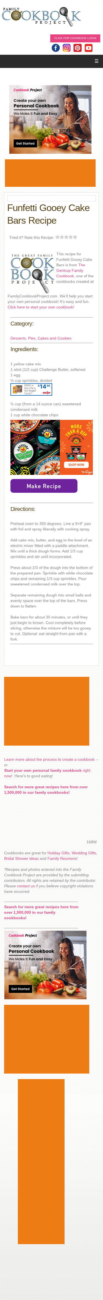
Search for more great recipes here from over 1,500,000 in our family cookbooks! (41, 912)
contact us (26, 886)
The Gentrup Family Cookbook (70, 270)
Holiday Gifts (58, 853)
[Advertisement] (50, 173)
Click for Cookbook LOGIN (75, 38)
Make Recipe (44, 485)
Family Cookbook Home (41, 17)
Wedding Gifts (84, 853)
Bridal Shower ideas (21, 858)
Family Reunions (62, 858)
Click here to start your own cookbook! (41, 307)
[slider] (66, 237)
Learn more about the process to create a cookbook (49, 759)
